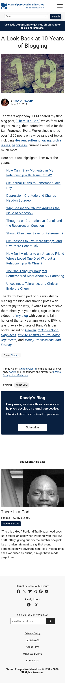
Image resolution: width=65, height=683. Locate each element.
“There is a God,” (28, 121)
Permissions (33, 640)
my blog (22, 315)
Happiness (8, 335)
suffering (34, 140)
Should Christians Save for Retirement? (34, 233)
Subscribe (32, 427)
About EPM (21, 384)
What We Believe (32, 653)
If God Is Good (48, 330)
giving (46, 140)
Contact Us (32, 660)
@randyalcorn (28, 368)
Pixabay (15, 355)
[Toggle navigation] (60, 6)
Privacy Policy (32, 633)
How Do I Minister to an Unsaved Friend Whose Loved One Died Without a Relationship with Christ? (35, 258)
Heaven (20, 140)
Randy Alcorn (24, 100)
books (12, 372)
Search (56, 16)
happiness (19, 145)
